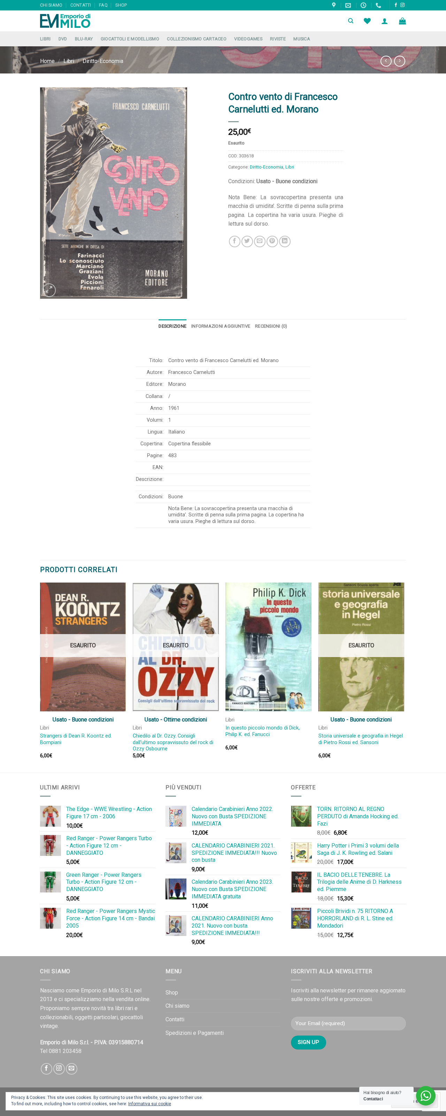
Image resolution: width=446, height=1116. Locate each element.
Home (47, 61)
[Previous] (40, 677)
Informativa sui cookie (149, 1103)
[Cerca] (350, 21)
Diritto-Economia (103, 61)
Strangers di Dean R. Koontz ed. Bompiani (76, 739)
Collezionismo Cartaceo (196, 38)
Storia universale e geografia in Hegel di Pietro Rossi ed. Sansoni (360, 739)
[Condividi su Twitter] (247, 241)
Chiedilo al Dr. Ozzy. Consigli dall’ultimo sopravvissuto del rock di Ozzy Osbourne (173, 742)
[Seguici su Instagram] (402, 5)
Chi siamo (51, 5)
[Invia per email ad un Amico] (260, 241)
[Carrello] (402, 21)
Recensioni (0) (271, 326)
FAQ (103, 5)
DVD (63, 38)
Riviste (278, 38)
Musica (301, 38)
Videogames (248, 38)
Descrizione (172, 326)
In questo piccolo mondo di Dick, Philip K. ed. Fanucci (262, 731)
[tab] (172, 326)
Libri (45, 38)
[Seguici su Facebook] (396, 5)
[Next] (404, 677)
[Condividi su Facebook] (234, 241)
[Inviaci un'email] (71, 1069)
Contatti (80, 5)
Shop (121, 5)
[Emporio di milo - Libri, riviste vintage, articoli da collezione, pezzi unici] (75, 20)
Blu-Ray (84, 38)
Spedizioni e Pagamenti (195, 1033)
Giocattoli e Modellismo (130, 38)
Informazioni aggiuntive (220, 326)
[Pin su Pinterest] (272, 241)
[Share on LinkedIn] (285, 241)
